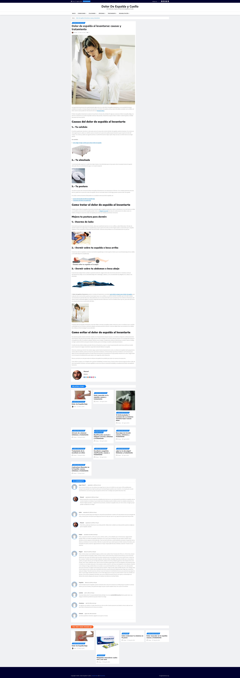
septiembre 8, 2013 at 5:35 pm (92, 497)
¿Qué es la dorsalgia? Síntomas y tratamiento (124, 452)
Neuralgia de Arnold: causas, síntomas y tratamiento (123, 434)
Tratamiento (112, 13)
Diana (97, 401)
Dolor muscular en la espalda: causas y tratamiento (101, 397)
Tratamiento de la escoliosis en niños (78, 452)
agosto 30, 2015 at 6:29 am (90, 613)
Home (73, 18)
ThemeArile (102, 675)
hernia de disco (100, 110)
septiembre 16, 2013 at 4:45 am (90, 512)
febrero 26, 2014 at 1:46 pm (91, 582)
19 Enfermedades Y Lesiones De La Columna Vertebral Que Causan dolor (124, 417)
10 (88, 32)
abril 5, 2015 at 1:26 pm (89, 592)
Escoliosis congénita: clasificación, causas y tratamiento (102, 452)
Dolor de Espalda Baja (79, 404)
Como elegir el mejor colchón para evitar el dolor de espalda (87, 142)
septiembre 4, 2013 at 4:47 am (94, 485)
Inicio (74, 13)
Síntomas (102, 13)
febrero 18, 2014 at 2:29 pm (90, 551)
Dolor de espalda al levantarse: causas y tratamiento (88, 18)
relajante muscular (103, 211)
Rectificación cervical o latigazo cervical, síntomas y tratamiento (103, 436)
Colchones (92, 13)
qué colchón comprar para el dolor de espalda (121, 294)
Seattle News (95, 675)
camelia (81, 592)
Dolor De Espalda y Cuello (120, 6)
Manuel (75, 32)
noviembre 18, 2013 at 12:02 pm (91, 534)
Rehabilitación (124, 13)
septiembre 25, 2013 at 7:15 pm (92, 522)
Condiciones (82, 13)
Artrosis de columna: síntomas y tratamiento (80, 434)
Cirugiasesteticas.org (164, 675)
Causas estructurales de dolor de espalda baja (84, 198)
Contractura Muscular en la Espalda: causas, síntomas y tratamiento (80, 469)
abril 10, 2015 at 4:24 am (91, 603)
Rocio (75, 406)
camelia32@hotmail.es (115, 595)
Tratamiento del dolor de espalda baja (82, 200)
